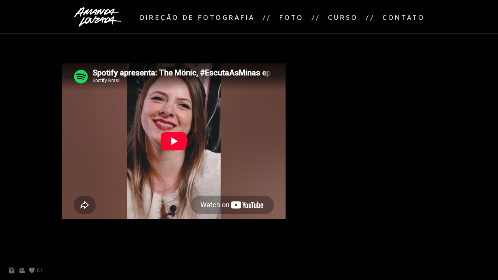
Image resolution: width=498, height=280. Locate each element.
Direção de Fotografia (197, 17)
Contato (403, 17)
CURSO (343, 17)
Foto (291, 17)
